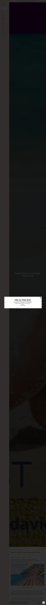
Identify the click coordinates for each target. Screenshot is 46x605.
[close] (40, 297)
